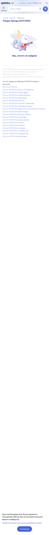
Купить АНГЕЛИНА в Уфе (12, 109)
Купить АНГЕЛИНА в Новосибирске (16, 95)
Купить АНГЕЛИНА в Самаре (14, 128)
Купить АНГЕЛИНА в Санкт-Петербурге (18, 89)
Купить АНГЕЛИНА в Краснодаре (15, 92)
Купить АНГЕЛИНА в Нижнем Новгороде (18, 103)
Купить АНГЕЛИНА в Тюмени (34, 109)
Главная (5, 18)
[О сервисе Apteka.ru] (46, 3)
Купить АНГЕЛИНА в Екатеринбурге (17, 114)
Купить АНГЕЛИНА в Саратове (14, 117)
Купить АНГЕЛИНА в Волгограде (15, 111)
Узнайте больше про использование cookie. (22, 523)
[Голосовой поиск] (40, 9)
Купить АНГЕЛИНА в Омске (13, 100)
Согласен (24, 528)
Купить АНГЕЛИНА (10, 87)
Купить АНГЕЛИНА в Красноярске (16, 120)
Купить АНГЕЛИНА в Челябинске (15, 131)
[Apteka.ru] (7, 3)
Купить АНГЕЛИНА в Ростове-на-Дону (17, 106)
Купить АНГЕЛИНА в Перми (13, 122)
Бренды (12, 18)
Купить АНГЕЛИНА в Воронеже (15, 98)
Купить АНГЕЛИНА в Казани (13, 125)
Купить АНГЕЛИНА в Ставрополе (15, 133)
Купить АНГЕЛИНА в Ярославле (15, 136)
